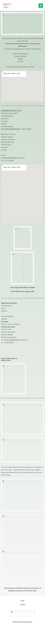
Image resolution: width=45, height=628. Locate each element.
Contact (22, 604)
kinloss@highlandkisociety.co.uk (16, 340)
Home (22, 601)
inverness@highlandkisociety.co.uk (13, 158)
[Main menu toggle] (41, 5)
